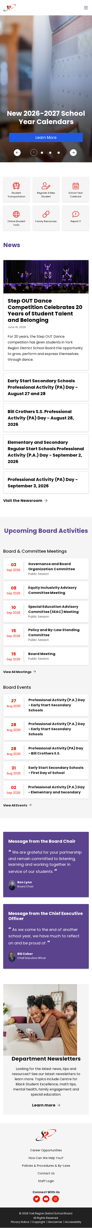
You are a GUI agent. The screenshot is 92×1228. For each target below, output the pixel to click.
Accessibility (73, 1222)
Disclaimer (55, 1222)
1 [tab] (33, 152)
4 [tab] (57, 151)
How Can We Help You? (46, 1158)
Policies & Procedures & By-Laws (46, 1166)
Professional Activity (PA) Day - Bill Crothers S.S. (55, 751)
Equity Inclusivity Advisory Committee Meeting (52, 590)
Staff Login (46, 1181)
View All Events (15, 805)
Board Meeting (41, 653)
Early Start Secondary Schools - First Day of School (55, 770)
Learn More (46, 137)
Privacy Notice (20, 1222)
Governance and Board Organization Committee (51, 566)
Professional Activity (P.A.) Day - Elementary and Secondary (56, 790)
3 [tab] (49, 151)
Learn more (44, 1105)
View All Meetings (17, 672)
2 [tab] (41, 151)
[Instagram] (55, 1199)
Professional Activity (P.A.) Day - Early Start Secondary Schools (56, 705)
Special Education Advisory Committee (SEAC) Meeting (53, 609)
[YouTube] (46, 1199)
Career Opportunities (46, 1150)
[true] (86, 7)
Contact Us (46, 1173)
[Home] (9, 7)
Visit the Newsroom (22, 500)
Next (74, 153)
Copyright (38, 1222)
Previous (17, 153)
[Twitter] (36, 1199)
